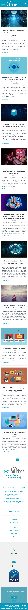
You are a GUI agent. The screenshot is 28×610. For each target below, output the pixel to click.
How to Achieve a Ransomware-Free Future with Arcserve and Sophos (14, 33)
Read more (5, 52)
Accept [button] (14, 597)
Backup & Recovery (14, 511)
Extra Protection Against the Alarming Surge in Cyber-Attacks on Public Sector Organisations (14, 216)
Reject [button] (14, 601)
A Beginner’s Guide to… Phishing (14, 348)
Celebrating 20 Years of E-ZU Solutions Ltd (14, 487)
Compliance (14, 519)
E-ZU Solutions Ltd (14, 525)
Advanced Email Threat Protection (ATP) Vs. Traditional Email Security (14, 80)
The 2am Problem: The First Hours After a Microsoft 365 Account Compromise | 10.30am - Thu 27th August (14, 606)
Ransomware (14, 533)
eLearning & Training (14, 527)
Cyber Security (14, 522)
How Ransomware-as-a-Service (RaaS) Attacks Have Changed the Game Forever (14, 171)
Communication (14, 516)
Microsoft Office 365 (14, 530)
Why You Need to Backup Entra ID (14, 498)
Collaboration (14, 514)
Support (14, 536)
